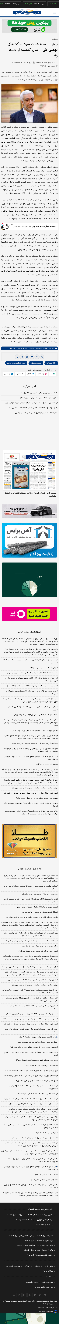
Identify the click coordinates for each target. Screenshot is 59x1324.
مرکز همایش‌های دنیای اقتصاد (20, 1235)
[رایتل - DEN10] (29, 614)
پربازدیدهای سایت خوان (29, 632)
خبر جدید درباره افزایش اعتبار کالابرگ (44, 1179)
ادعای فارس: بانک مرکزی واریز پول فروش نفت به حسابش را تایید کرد (31, 793)
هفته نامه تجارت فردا (24, 1219)
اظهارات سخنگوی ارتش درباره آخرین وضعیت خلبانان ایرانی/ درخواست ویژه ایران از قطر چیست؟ (30, 750)
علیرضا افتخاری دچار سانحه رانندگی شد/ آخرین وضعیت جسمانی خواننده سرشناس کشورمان (30, 1126)
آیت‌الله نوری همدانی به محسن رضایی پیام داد (40, 912)
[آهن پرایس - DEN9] (29, 540)
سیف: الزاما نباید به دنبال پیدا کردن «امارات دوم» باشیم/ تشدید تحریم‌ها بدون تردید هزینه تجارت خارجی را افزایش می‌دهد (30, 700)
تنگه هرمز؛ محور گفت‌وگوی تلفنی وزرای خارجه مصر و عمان (35, 1137)
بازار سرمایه (51, 363)
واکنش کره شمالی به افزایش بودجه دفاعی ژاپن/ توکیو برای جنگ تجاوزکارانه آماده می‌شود (33, 1160)
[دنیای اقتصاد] (27, 12)
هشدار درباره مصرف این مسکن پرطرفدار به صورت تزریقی (36, 714)
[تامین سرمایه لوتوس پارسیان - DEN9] (29, 580)
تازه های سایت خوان (29, 869)
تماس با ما (49, 1266)
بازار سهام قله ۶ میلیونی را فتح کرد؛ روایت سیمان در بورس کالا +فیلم (31, 1013)
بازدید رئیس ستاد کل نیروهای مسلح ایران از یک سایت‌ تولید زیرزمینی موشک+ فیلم (31, 758)
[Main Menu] (54, 12)
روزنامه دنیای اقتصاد (15, 1215)
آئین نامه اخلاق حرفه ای (44, 1287)
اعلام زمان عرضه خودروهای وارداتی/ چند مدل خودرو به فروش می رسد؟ (30, 967)
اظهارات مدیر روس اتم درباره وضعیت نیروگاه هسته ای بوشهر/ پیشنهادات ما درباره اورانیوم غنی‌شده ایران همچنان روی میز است (33, 1110)
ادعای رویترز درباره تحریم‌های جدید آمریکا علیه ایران (38, 951)
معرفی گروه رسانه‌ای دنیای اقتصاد (40, 1215)
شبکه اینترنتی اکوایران (45, 1219)
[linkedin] (27, 357)
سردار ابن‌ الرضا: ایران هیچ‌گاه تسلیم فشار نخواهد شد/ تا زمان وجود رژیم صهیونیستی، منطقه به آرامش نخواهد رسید (29, 1152)
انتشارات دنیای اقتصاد (45, 1235)
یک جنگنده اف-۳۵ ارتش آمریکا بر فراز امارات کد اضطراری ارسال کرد (32, 673)
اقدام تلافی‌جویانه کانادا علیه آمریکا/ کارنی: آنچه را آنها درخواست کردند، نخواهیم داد (30, 900)
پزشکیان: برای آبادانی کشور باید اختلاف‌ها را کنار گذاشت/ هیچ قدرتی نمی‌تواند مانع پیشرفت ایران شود (31, 1118)
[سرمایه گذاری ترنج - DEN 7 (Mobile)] (29, 26)
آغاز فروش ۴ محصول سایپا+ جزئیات (44, 667)
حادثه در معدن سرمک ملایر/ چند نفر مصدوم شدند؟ (37, 1042)
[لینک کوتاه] (42, 357)
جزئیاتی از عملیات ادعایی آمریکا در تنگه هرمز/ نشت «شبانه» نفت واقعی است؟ (30, 805)
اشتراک (27, 1266)
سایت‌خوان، (46, 348)
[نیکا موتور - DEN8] (29, 511)
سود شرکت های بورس (16, 363)
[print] (17, 357)
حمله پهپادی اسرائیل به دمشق (46, 1174)
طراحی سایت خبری (47, 1311)
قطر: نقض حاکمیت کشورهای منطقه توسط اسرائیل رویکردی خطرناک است (29, 941)
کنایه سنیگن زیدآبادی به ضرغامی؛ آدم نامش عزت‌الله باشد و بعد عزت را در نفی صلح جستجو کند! (30, 999)
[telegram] (22, 357)
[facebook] (37, 357)
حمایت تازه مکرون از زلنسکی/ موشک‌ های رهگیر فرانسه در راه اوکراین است (31, 1054)
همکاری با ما (48, 1271)
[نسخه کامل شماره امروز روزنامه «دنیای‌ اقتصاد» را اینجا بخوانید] (29, 470)
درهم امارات (5, 4)
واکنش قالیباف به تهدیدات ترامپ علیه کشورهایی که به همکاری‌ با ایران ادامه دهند (31, 1186)
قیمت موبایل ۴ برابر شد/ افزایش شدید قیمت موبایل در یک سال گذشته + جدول (30, 661)
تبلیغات (37, 1266)
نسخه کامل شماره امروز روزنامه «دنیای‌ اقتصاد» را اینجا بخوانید (30, 495)
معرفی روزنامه (47, 1282)
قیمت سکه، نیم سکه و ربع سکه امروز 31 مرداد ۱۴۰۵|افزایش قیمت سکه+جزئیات (32, 1087)
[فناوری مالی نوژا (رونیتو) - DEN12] (29, 841)
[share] (24, 1295)
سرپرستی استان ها (13, 1266)
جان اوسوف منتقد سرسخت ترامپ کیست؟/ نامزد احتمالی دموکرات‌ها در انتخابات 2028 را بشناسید (30, 991)
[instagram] (45, 1295)
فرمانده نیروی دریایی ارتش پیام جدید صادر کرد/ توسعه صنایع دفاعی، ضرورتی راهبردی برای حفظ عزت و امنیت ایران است (31, 737)
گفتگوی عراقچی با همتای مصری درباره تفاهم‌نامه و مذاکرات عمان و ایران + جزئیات (30, 887)
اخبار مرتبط (29, 386)
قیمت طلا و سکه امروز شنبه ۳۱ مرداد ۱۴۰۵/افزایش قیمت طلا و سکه (31, 1104)
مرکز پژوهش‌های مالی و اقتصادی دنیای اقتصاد (35, 1245)
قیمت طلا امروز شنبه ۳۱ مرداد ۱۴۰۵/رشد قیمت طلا (38, 1093)
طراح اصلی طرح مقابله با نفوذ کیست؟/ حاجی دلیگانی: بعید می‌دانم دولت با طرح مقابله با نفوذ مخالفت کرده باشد (31, 812)
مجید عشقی (36, 363)
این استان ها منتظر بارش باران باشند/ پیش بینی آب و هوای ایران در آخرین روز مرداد (31, 679)
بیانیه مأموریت (32, 1282)
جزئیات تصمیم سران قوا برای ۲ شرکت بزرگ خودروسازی (36, 412)
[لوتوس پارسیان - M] (29, 1318)
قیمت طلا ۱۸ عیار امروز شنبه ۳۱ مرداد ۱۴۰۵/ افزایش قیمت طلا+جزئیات (30, 1099)
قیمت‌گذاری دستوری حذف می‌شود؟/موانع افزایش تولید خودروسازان (31, 402)
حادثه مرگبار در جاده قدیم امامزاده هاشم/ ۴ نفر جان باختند (34, 743)
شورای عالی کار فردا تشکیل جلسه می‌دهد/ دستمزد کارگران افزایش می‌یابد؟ (33, 708)
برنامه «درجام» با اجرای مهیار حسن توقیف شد (40, 946)
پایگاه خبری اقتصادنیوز (44, 1224)
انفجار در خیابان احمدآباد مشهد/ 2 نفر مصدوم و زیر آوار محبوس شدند (30, 1019)
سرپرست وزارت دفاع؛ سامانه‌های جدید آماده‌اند (40, 894)
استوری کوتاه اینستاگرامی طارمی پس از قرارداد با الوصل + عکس (33, 980)
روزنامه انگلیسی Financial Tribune (40, 1255)
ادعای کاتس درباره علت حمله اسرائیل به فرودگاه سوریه (37, 1080)
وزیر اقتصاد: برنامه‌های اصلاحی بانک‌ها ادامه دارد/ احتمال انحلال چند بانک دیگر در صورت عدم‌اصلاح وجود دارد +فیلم (31, 934)
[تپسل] (2, 224)
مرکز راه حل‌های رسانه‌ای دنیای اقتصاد (38, 1250)
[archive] (14, 1295)
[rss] (29, 1295)
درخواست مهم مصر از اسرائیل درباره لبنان (42, 1065)
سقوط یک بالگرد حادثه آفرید (47, 764)
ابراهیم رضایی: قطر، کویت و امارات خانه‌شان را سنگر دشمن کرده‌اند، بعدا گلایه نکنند (30, 1007)
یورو (33, 4)
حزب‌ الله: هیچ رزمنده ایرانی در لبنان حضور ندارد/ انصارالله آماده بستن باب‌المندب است (31, 1030)
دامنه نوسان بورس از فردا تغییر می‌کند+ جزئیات (39, 392)
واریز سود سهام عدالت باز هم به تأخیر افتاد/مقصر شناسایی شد (33, 407)
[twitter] (32, 357)
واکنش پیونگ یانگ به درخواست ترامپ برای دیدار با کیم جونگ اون (31, 917)
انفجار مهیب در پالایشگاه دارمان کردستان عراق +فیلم (37, 907)
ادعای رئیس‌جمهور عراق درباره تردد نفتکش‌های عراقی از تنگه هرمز (32, 686)
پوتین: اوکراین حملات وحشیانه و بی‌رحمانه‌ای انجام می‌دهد (35, 788)
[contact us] (19, 1295)
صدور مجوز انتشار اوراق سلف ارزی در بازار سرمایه (39, 397)
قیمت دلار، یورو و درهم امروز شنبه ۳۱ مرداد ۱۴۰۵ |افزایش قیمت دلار (31, 1075)
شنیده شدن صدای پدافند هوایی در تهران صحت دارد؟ (37, 798)
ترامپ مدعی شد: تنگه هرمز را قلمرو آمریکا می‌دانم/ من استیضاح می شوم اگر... (31, 692)
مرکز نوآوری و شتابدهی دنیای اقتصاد (39, 1240)
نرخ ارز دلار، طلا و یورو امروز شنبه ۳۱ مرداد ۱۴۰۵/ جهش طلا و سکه (31, 1070)
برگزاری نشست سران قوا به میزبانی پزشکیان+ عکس (38, 1037)
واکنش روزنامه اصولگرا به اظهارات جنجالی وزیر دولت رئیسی (35, 730)
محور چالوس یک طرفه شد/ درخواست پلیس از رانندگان (36, 1060)
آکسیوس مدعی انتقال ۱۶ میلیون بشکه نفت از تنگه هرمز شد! (34, 1047)
